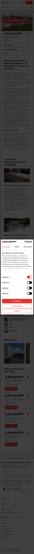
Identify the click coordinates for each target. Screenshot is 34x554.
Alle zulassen (17, 301)
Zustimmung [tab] (6, 247)
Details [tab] (17, 247)
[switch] (29, 282)
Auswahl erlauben (17, 306)
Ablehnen (17, 311)
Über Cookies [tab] (28, 247)
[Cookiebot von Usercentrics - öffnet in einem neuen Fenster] (24, 242)
